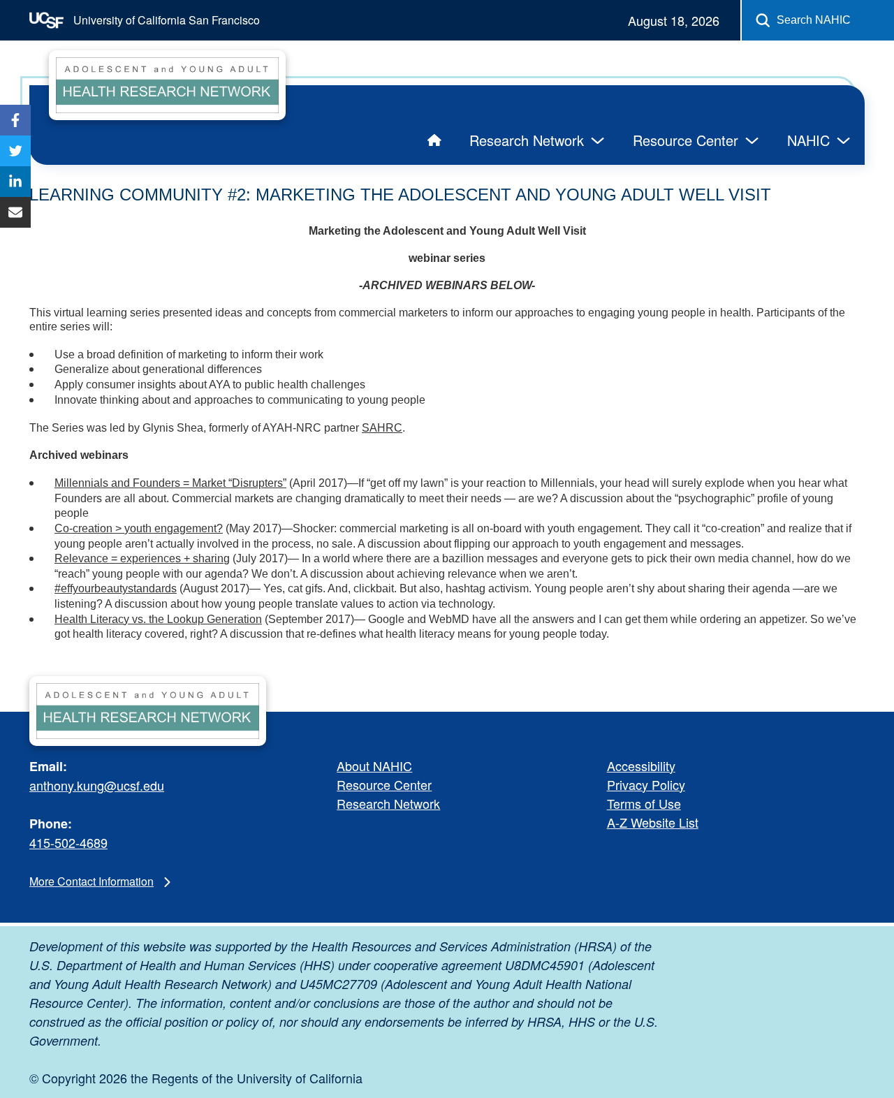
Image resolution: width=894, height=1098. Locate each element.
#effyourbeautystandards (115, 588)
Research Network (526, 140)
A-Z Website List (652, 822)
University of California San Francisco (165, 20)
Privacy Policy (646, 784)
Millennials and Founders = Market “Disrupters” (170, 483)
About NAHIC (374, 765)
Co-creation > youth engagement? (138, 528)
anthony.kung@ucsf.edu (96, 785)
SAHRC (382, 428)
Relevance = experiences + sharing (142, 558)
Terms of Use (644, 803)
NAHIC (808, 140)
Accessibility (641, 765)
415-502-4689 (68, 842)
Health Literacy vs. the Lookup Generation (158, 619)
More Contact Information (91, 881)
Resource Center (685, 140)
